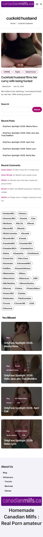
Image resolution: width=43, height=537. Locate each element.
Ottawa (8, 491)
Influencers (8, 477)
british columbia (10, 233)
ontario (19, 288)
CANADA (7, 72)
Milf (36, 278)
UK (25, 370)
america (23, 213)
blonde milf (8, 228)
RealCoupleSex (25, 298)
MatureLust (24, 278)
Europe (17, 366)
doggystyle (18, 253)
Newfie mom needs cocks (26, 175)
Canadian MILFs (10, 248)
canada (23, 238)
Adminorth (6, 86)
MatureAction (9, 278)
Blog (8, 338)
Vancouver (8, 308)
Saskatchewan (30, 72)
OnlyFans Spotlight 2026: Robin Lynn (19, 149)
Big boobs (8, 223)
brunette (25, 233)
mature (23, 273)
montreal (7, 288)
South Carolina (11, 435)
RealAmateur (9, 298)
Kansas (9, 403)
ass (33, 218)
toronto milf (20, 303)
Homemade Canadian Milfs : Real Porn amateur (21, 516)
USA (32, 303)
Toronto (7, 303)
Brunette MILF (9, 238)
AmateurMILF (9, 213)
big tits (20, 223)
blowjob (21, 228)
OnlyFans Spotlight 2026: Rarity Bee (19, 155)
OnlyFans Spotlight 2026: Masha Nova (20, 126)
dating (6, 253)
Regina (17, 72)
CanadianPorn (27, 248)
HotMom (7, 268)
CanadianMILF (9, 243)
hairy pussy (23, 258)
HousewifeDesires (23, 268)
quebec (22, 293)
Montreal (9, 486)
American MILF (10, 218)
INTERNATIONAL (12, 370)
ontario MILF (9, 293)
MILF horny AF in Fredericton (27, 170)
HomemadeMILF (24, 263)
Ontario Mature (34, 288)
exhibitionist (34, 253)
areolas (24, 218)
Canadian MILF (26, 243)
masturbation (9, 273)
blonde (31, 223)
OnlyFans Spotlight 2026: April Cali (18, 142)
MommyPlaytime (27, 283)
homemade (8, 263)
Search (5, 104)
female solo (8, 258)
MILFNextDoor (9, 283)
